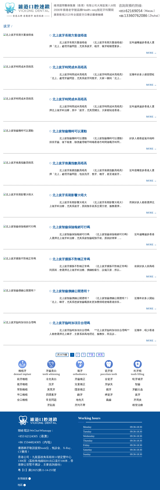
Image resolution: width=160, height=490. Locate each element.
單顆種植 (22, 389)
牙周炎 (138, 399)
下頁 (90, 354)
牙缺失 (109, 384)
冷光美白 (51, 379)
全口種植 (22, 399)
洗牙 (51, 384)
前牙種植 (22, 379)
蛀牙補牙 (137, 379)
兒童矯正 (80, 384)
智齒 (137, 384)
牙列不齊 (80, 405)
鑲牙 (108, 389)
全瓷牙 (109, 379)
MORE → (151, 52)
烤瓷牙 (109, 394)
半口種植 (22, 394)
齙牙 (80, 394)
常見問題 (51, 399)
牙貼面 (51, 405)
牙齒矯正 (80, 379)
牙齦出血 (137, 389)
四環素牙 (51, 394)
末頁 (100, 354)
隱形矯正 (80, 389)
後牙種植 (22, 384)
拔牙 (137, 394)
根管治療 (137, 405)
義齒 (108, 399)
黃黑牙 (51, 389)
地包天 (80, 399)
